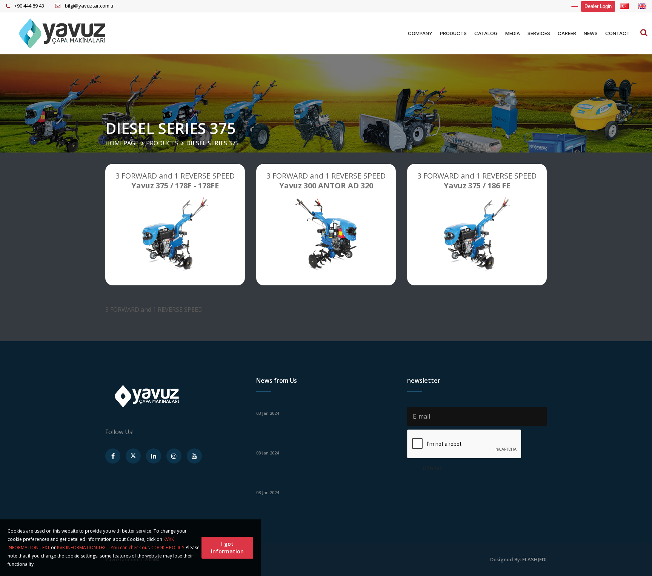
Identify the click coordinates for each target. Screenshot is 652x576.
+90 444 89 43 (29, 5)
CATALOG (486, 33)
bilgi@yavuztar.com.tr (89, 5)
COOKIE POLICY (168, 547)
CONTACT (617, 33)
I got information (227, 547)
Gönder (432, 468)
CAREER (567, 33)
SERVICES (538, 33)
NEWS (591, 33)
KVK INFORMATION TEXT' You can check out (103, 547)
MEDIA (512, 33)
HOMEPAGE (121, 143)
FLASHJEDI (534, 559)
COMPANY (420, 33)
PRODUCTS (453, 33)
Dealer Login (598, 6)
